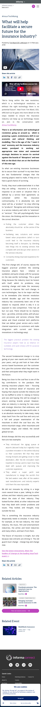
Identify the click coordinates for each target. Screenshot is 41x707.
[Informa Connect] (17, 665)
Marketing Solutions (20, 677)
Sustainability (18, 683)
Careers (17, 680)
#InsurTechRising (9, 125)
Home (3, 677)
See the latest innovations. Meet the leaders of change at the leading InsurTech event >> (20, 553)
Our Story (4, 683)
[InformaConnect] (11, 665)
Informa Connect (7, 5)
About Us (4, 680)
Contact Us (31, 677)
